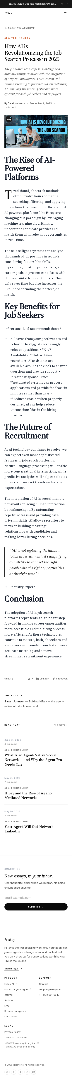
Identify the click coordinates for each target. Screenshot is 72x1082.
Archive (8, 1000)
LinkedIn (44, 678)
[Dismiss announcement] (67, 4)
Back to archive (21, 28)
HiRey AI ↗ (10, 983)
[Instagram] (27, 1072)
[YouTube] (33, 1072)
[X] (13, 1072)
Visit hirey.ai (11, 968)
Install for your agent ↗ (17, 989)
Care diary (10, 1016)
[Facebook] (20, 1072)
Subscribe (34, 906)
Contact (43, 983)
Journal (8, 994)
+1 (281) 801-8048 (49, 994)
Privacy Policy (12, 1031)
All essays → (61, 724)
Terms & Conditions (15, 1037)
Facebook (62, 678)
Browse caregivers (15, 1011)
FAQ (6, 1005)
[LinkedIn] (7, 1072)
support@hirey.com (50, 989)
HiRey (8, 13)
